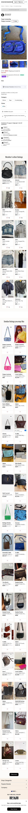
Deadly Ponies (6, 180)
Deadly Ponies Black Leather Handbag (12, 181)
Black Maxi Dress (19, 271)
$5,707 (6, 437)
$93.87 (7, 556)
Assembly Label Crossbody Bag (10, 554)
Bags (11, 6)
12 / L (3, 243)
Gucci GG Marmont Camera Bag (10, 673)
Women (7, 6)
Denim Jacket (5, 241)
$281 (18, 466)
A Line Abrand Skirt (20, 181)
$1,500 (4, 496)
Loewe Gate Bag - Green (21, 762)
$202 (18, 348)
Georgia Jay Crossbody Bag (9, 762)
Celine (17, 731)
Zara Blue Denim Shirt (7, 300)
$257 (16, 585)
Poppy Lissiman (6, 21)
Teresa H (6, 132)
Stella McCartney (19, 701)
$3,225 (17, 734)
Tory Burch (5, 582)
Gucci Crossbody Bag (20, 494)
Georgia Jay (5, 760)
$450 (16, 556)
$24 (17, 215)
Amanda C (6, 137)
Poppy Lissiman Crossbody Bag (10, 346)
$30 (17, 274)
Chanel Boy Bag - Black (8, 435)
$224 (3, 466)
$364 (4, 615)
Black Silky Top (19, 300)
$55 (4, 348)
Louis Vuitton (18, 374)
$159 (16, 615)
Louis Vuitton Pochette (20, 673)
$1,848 (19, 674)
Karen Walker (6, 404)
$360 (5, 764)
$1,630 (19, 377)
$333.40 (7, 645)
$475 (5, 183)
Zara (16, 239)
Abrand (17, 180)
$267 (16, 407)
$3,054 (6, 674)
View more (14, 774)
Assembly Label (6, 552)
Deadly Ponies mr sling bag (9, 613)
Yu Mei (17, 433)
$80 (3, 377)
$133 (5, 734)
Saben (17, 404)
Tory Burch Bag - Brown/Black (10, 584)
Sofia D (5, 127)
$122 (3, 407)
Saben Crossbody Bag (8, 465)
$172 (3, 704)
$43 (3, 304)
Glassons (17, 299)
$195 (18, 704)
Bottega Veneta (6, 523)
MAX (3, 210)
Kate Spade (18, 463)
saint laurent (6, 493)
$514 (5, 585)
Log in (16, 2)
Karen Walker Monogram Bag (9, 405)
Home (2, 6)
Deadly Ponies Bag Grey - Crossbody (11, 732)
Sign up (21, 2)
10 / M (16, 183)
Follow (15, 21)
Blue (4, 106)
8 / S (3, 213)
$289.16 (17, 645)
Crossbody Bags (17, 6)
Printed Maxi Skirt (6, 211)
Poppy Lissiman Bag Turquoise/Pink (11, 376)
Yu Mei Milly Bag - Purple (21, 435)
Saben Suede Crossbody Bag (9, 702)
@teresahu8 (8, 14)
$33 (4, 215)
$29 (4, 244)
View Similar (14, 809)
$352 (16, 437)
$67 (18, 526)
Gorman (17, 523)
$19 (17, 304)
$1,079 (19, 496)
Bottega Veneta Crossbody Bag (10, 524)
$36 (17, 185)
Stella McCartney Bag (20, 702)
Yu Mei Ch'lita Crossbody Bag (9, 643)
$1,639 (6, 526)
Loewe (17, 760)
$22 (4, 274)
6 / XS (16, 213)
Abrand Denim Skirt (7, 271)
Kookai (17, 210)
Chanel (4, 433)
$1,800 (19, 764)
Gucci (16, 493)
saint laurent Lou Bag (7, 494)
